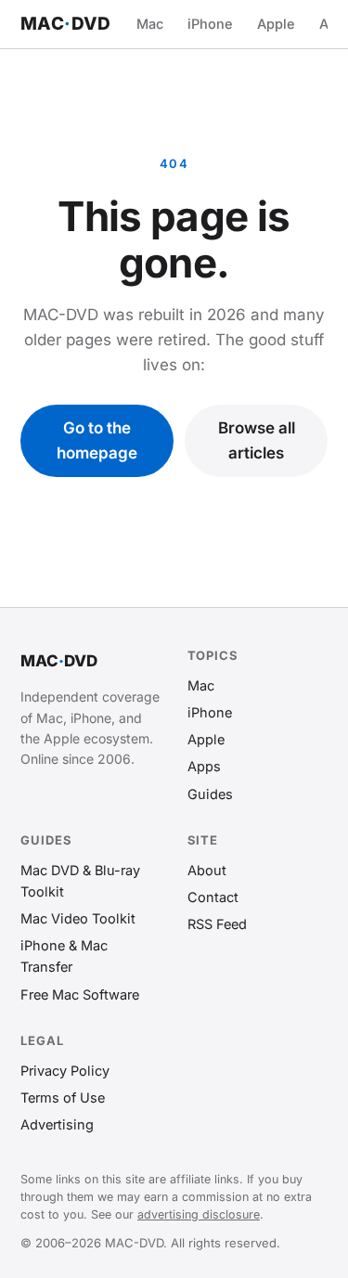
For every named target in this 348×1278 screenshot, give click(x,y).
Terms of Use (62, 1097)
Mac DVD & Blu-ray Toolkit (80, 880)
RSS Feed (217, 924)
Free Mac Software (79, 994)
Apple (276, 24)
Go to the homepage (97, 440)
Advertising (57, 1124)
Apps (204, 766)
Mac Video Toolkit (77, 918)
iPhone (210, 24)
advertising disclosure (198, 1214)
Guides (210, 794)
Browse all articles (256, 440)
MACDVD (65, 23)
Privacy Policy (65, 1070)
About (206, 870)
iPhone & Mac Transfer (64, 956)
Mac (149, 24)
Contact (212, 897)
